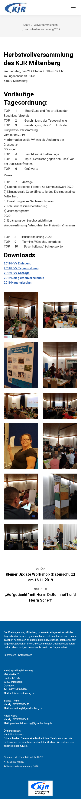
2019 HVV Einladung (17, 263)
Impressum (10, 655)
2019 (7, 268)
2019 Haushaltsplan (17, 282)
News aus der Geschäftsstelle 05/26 (23, 757)
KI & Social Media (14, 761)
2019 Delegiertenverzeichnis (24, 278)
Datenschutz (25, 655)
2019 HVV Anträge (17, 273)
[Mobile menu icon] (73, 7)
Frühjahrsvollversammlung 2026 (21, 766)
